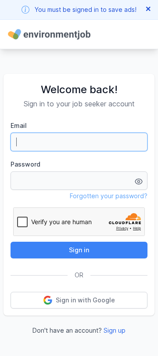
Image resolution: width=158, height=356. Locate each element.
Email (19, 125)
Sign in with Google (85, 300)
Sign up (115, 330)
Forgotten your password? (108, 196)
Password (25, 164)
